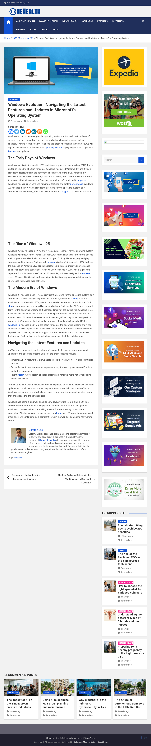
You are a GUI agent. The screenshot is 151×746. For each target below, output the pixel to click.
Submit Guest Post (99, 742)
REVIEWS (20, 29)
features (12, 151)
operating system (53, 147)
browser (51, 262)
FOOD (33, 29)
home (59, 413)
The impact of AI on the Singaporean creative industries (19, 703)
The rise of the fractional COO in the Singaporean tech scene (129, 559)
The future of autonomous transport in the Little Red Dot (129, 703)
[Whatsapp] (45, 131)
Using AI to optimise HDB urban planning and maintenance (56, 703)
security (74, 298)
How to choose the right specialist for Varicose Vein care (130, 589)
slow (10, 306)
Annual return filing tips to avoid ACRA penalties (130, 529)
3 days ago (126, 597)
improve (82, 180)
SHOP (55, 29)
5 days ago (126, 661)
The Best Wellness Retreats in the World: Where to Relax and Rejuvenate (74, 479)
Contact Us (77, 738)
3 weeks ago (15, 711)
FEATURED (102, 21)
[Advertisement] (51, 217)
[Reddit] (28, 131)
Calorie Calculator (63, 738)
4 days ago (126, 629)
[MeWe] (34, 131)
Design (21, 375)
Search (141, 160)
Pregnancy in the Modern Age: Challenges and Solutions (26, 477)
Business (122, 522)
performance (76, 184)
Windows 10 (14, 325)
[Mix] (39, 131)
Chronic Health (25, 21)
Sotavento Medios (47, 440)
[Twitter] (16, 131)
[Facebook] (11, 131)
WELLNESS (87, 21)
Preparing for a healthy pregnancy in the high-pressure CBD (131, 651)
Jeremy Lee (32, 121)
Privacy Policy (89, 738)
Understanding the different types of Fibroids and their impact (130, 619)
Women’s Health (48, 21)
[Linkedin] (22, 131)
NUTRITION (118, 21)
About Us (50, 738)
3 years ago (16, 121)
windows (18, 458)
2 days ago (126, 568)
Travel (44, 29)
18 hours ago (127, 536)
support (65, 191)
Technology (14, 100)
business (86, 273)
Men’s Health (70, 21)
